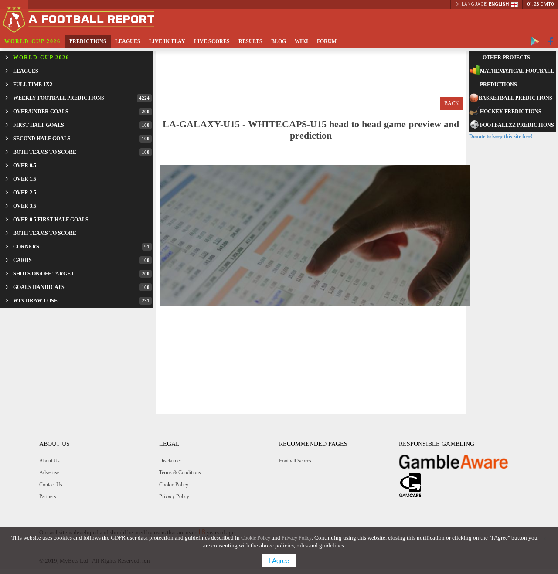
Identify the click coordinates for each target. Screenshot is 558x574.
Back (451, 103)
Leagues (127, 41)
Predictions (87, 41)
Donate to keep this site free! (500, 136)
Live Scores (212, 41)
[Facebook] (551, 41)
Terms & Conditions (180, 472)
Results (250, 41)
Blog (278, 41)
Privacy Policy (174, 496)
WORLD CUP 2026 (32, 41)
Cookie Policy (173, 485)
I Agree (279, 560)
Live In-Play (167, 41)
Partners (47, 496)
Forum (327, 41)
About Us (49, 461)
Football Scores (295, 461)
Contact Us (50, 485)
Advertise (49, 472)
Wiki (301, 41)
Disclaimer (170, 461)
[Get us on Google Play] (535, 41)
